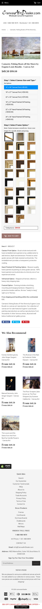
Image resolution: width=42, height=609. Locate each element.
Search (21, 478)
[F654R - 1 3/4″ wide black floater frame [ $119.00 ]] (20, 210)
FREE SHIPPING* (22, 607)
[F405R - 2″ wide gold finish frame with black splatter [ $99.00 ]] (31, 173)
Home (4, 30)
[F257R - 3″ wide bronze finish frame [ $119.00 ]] (20, 155)
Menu (6, 3)
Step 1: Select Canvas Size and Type (20, 81)
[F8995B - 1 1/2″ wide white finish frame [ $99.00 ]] (20, 182)
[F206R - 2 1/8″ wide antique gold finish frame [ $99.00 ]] (31, 164)
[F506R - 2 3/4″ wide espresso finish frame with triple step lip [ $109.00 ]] (20, 191)
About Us (21, 490)
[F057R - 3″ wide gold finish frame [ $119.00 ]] (31, 155)
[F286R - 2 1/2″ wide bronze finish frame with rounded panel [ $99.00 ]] (20, 173)
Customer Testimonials (21, 484)
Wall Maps (21, 526)
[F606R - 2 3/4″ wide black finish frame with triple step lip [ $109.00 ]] (9, 201)
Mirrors (21, 524)
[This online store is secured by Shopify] (5, 468)
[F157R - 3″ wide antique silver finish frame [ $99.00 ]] (9, 164)
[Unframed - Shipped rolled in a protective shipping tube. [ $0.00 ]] (9, 137)
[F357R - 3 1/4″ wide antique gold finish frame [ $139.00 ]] (31, 182)
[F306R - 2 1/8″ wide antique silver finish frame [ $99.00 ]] (9, 173)
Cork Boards (21, 515)
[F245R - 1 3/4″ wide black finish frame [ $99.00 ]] (9, 182)
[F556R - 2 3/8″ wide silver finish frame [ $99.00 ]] (31, 191)
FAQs (21, 487)
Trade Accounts (21, 495)
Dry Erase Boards (21, 518)
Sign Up (36, 563)
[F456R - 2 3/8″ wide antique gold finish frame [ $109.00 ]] (31, 146)
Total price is (12, 228)
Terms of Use (21, 501)
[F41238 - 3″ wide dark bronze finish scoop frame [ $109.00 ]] (9, 219)
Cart (38, 3)
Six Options (7, 83)
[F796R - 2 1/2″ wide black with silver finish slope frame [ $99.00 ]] (20, 201)
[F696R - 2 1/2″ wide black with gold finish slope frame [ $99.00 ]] (31, 201)
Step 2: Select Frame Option (19, 128)
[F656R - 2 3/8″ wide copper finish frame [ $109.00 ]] (9, 155)
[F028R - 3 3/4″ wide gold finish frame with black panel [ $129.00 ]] (9, 146)
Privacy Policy (21, 498)
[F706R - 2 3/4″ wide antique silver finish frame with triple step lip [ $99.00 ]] (9, 210)
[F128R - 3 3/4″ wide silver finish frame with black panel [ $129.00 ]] (20, 146)
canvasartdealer (22, 589)
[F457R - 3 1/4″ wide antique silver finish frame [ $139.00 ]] (9, 191)
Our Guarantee (21, 481)
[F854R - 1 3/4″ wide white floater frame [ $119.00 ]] (31, 210)
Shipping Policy (21, 492)
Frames (21, 512)
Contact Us (21, 504)
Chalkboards (21, 521)
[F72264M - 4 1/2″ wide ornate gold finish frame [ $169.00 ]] (20, 219)
